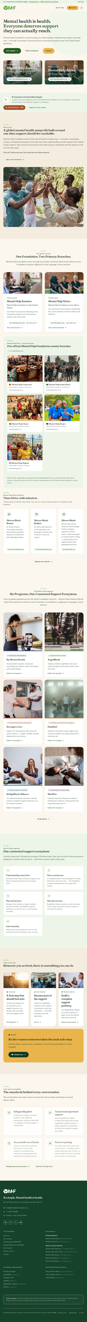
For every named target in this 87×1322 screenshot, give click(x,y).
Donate (73, 8)
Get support (10, 51)
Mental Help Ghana (52, 1255)
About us (6, 1236)
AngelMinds (7, 1275)
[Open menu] (81, 8)
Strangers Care (8, 1278)
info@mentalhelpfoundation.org (17, 1208)
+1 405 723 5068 (12, 1212)
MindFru (6, 1287)
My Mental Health (9, 1272)
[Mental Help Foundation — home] (9, 8)
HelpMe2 (6, 1281)
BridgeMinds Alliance (10, 1284)
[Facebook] (5, 1222)
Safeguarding (73, 1313)
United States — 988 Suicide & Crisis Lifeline (43, 2)
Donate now (18, 1055)
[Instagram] (10, 1222)
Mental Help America (53, 1239)
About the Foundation (14, 160)
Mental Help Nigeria (52, 1261)
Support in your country (37, 107)
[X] (16, 1222)
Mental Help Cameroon (53, 1249)
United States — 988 (15, 107)
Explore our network (42, 562)
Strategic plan (62, 1313)
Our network (7, 1239)
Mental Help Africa (52, 1242)
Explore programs (32, 51)
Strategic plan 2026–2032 (12, 1242)
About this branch (13, 328)
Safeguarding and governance (16, 1166)
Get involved (7, 1248)
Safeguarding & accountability (13, 1245)
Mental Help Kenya (52, 1258)
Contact (6, 1254)
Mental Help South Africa (54, 1252)
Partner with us (8, 1251)
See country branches (56, 328)
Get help (81, 2)
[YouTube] (21, 1222)
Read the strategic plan (44, 1166)
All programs (42, 819)
